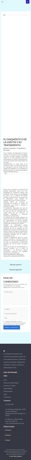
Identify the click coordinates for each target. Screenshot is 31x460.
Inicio (5, 380)
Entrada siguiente (15, 270)
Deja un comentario (9, 148)
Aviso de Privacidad (10, 372)
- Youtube (7, 440)
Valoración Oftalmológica (11, 383)
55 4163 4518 (9, 404)
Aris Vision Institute (16, 456)
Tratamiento (21, 148)
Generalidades (8, 388)
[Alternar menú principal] (27, 2)
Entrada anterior (15, 265)
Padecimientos (8, 391)
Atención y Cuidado (9, 385)
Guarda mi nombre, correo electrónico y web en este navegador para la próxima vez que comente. (14, 323)
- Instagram (7, 435)
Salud (5, 394)
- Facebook (7, 430)
